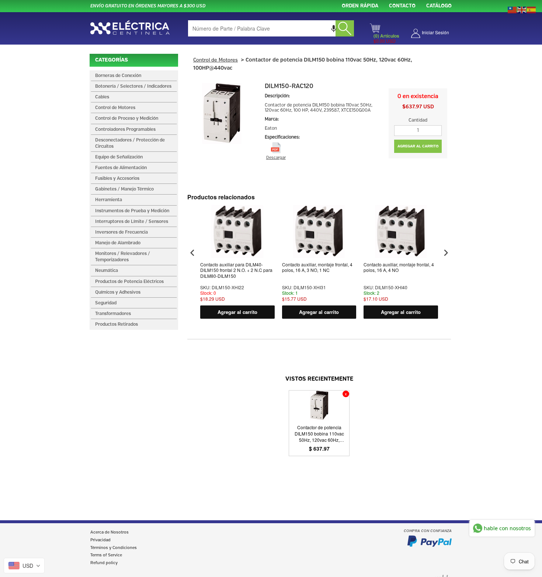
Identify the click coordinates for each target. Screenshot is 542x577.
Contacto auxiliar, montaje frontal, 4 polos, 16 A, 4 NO (399, 267)
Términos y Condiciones (113, 548)
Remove (346, 394)
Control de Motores (215, 60)
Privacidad (100, 540)
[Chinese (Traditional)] (512, 9)
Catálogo (439, 6)
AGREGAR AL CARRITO (418, 146)
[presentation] (192, 253)
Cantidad (418, 120)
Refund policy (104, 563)
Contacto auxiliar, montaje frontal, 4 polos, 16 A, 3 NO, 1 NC (317, 267)
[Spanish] (531, 9)
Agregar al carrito (237, 311)
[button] (333, 28)
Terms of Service (106, 555)
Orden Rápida (360, 6)
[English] (522, 9)
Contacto (402, 6)
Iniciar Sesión (435, 32)
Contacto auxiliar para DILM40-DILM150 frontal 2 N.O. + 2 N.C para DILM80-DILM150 (236, 270)
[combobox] (271, 28)
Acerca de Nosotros (109, 532)
